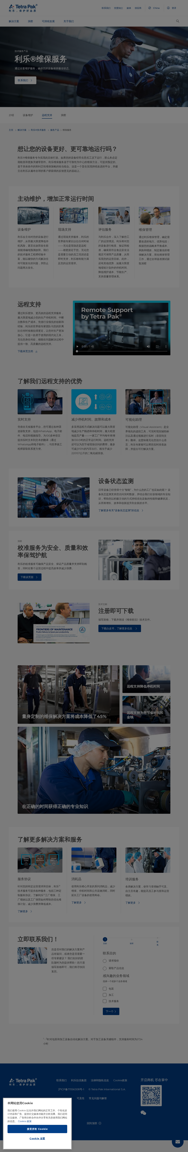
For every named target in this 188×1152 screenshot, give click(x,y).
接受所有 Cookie (37, 1128)
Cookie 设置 (37, 1138)
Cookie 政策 (25, 1121)
